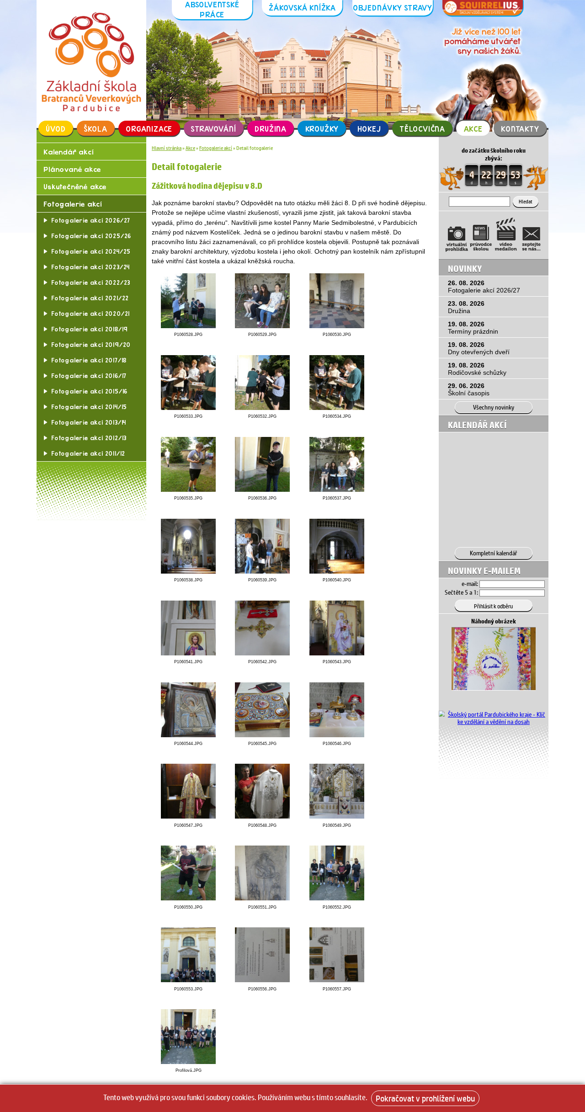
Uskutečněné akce (74, 186)
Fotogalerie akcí (72, 203)
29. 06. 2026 (468, 389)
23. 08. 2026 (466, 307)
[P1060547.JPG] (188, 816)
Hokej (369, 128)
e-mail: (470, 583)
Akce (473, 128)
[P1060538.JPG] (188, 571)
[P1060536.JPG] (262, 489)
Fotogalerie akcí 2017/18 (89, 360)
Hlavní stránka (166, 148)
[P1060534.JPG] (336, 407)
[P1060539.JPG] (262, 571)
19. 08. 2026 (473, 327)
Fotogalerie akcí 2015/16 (89, 391)
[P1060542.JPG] (262, 653)
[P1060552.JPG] (336, 898)
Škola (95, 128)
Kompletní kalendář (493, 553)
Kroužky (322, 128)
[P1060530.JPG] (336, 326)
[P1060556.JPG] (262, 980)
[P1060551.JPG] (262, 898)
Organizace (149, 128)
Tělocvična (422, 128)
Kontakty (520, 128)
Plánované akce (72, 169)
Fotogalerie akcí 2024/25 (91, 251)
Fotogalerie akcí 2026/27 (90, 220)
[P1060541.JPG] (188, 653)
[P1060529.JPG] (262, 326)
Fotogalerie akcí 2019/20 (91, 345)
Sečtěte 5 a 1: (461, 592)
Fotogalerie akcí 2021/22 (90, 298)
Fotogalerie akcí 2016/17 (89, 376)
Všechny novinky (493, 407)
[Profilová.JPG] (188, 1061)
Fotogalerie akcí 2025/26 (91, 236)
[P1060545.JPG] (262, 735)
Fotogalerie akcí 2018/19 (89, 329)
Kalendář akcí (68, 151)
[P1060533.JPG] (188, 407)
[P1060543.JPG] (336, 653)
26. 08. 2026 (484, 286)
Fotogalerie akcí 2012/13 (89, 438)
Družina (271, 128)
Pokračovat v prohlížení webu (425, 1098)
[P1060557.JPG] (336, 980)
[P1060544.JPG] (188, 735)
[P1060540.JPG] (336, 571)
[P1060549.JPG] (336, 816)
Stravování (213, 128)
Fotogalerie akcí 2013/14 (88, 422)
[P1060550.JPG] (188, 898)
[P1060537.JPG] (336, 489)
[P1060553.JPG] (188, 980)
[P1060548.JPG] (262, 816)
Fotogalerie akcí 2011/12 (88, 453)
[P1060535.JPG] (188, 489)
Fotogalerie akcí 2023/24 (90, 267)
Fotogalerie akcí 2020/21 (90, 313)
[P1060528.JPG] (188, 326)
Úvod (55, 128)
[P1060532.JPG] (262, 407)
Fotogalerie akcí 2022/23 (90, 282)
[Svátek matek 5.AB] (494, 688)
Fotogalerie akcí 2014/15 (89, 407)
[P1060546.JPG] (336, 735)
